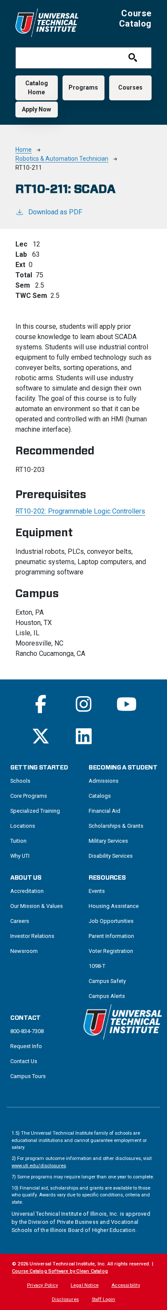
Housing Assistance (114, 906)
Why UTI (20, 856)
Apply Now (36, 109)
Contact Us (23, 1061)
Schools (20, 781)
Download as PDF (55, 212)
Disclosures (65, 1299)
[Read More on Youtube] (126, 704)
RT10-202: (80, 511)
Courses (130, 87)
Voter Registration (111, 951)
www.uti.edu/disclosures (39, 1166)
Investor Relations (32, 936)
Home (23, 149)
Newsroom (24, 951)
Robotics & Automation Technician (61, 158)
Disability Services (111, 856)
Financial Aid (104, 811)
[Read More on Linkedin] (84, 736)
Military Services (108, 841)
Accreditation (27, 891)
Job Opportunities (111, 921)
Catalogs (100, 796)
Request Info (26, 1046)
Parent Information (111, 936)
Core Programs (28, 796)
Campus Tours (28, 1076)
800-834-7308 (27, 1031)
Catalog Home (36, 88)
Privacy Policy (42, 1285)
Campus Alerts (107, 996)
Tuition (18, 841)
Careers (19, 921)
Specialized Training (35, 811)
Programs (83, 87)
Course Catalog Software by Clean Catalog (60, 1271)
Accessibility (125, 1285)
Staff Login (103, 1299)
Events (97, 891)
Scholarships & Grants (116, 826)
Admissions (104, 781)
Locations (22, 826)
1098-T (97, 966)
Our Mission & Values (36, 906)
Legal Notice (84, 1285)
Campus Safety (107, 981)
